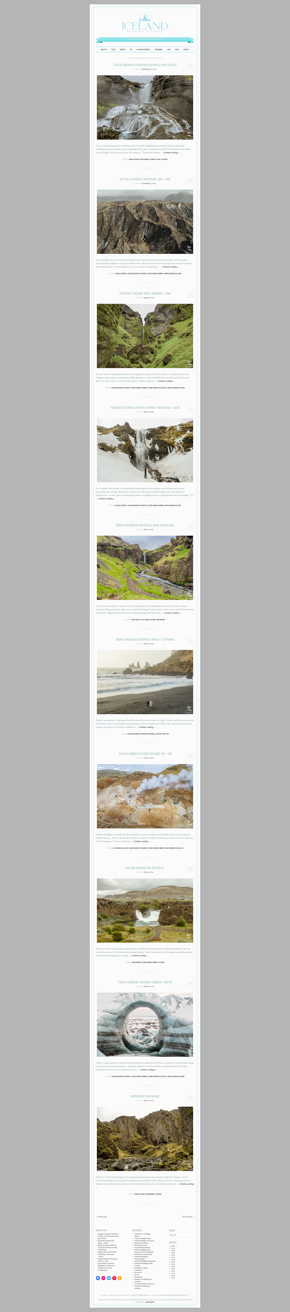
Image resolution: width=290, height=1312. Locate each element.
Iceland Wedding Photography (137, 273)
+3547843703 (150, 1302)
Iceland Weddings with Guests (157, 388)
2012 (173, 1278)
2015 (173, 1271)
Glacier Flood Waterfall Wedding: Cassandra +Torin (107, 1254)
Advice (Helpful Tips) (138, 619)
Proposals (165, 734)
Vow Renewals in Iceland (144, 1284)
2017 (173, 1266)
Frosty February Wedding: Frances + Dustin (145, 982)
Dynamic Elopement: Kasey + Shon (106, 1242)
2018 (173, 1264)
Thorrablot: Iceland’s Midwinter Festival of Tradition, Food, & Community (106, 1267)
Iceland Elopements (121, 273)
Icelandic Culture (155, 159)
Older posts (101, 1217)
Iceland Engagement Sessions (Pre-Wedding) (141, 734)
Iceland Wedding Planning (155, 273)
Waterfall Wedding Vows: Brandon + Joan (145, 293)
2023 (173, 1253)
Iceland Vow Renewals (143, 1254)
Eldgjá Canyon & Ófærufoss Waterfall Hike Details (145, 65)
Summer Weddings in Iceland (172, 273)
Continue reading (172, 152)
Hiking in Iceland (134, 159)
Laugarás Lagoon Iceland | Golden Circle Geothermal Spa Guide (108, 1236)
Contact (186, 49)
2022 (173, 1255)
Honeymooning (144, 159)
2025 (173, 1248)
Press (177, 49)
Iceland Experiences (143, 49)
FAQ (131, 49)
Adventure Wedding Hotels (142, 1235)
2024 (173, 1250)
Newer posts (188, 1217)
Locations (164, 159)
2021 (173, 1257)
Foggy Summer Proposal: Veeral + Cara (107, 1260)
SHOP (168, 49)
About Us (104, 49)
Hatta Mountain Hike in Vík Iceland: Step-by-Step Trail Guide (107, 1247)
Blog (113, 49)
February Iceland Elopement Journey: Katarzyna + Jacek (145, 407)
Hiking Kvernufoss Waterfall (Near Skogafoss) (145, 525)
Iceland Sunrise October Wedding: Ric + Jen (145, 753)
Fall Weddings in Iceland (120, 848)
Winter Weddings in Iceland (172, 505)
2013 (173, 1275)
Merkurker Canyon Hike (145, 1096)
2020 (173, 1260)
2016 (173, 1269)
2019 (173, 1262)
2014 (173, 1273)
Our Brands (159, 49)
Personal (138, 1272)
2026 (173, 1246)
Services (122, 49)
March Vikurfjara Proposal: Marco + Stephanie (145, 639)
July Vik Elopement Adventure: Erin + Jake (145, 179)
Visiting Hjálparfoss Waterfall (145, 868)
